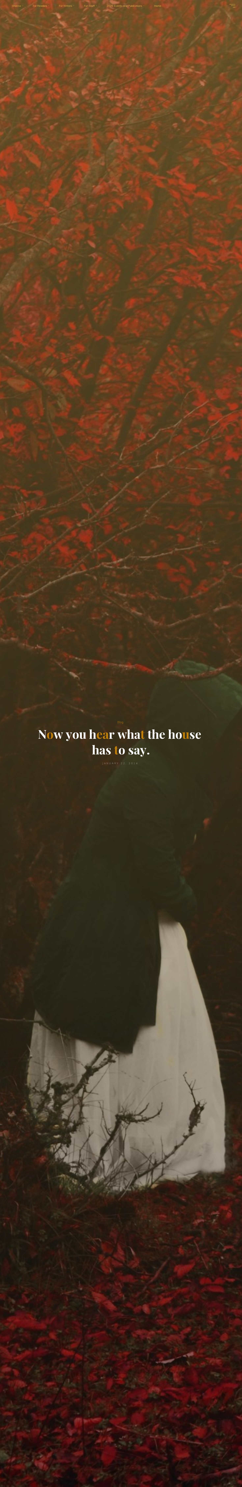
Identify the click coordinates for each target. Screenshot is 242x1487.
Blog (120, 722)
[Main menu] (232, 5)
